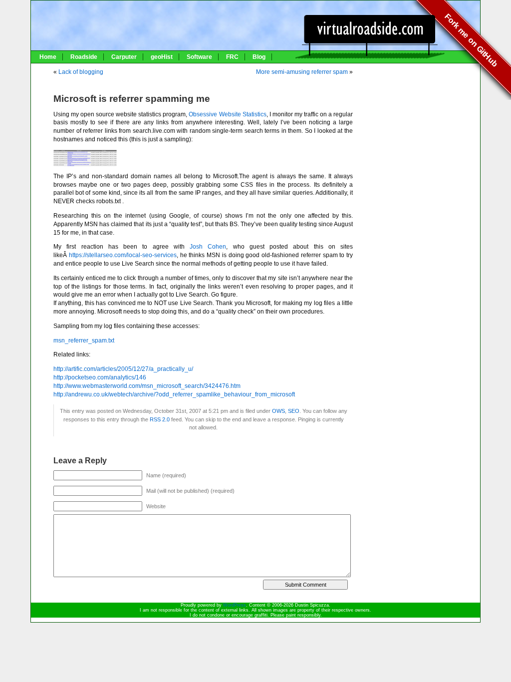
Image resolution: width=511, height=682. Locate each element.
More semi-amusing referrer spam (302, 71)
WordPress (234, 605)
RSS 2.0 (160, 419)
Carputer (124, 56)
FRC (232, 56)
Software (199, 56)
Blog (259, 56)
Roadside (83, 56)
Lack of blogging (80, 71)
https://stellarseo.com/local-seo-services (123, 255)
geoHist (162, 56)
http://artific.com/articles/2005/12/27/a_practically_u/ (123, 368)
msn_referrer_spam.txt (83, 340)
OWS (278, 411)
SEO (293, 411)
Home (47, 56)
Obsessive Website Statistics (227, 114)
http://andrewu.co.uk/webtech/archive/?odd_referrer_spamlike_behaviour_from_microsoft (174, 394)
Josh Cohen (208, 246)
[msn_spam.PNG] (85, 164)
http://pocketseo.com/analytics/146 (99, 377)
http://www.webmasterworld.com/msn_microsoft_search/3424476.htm (147, 385)
